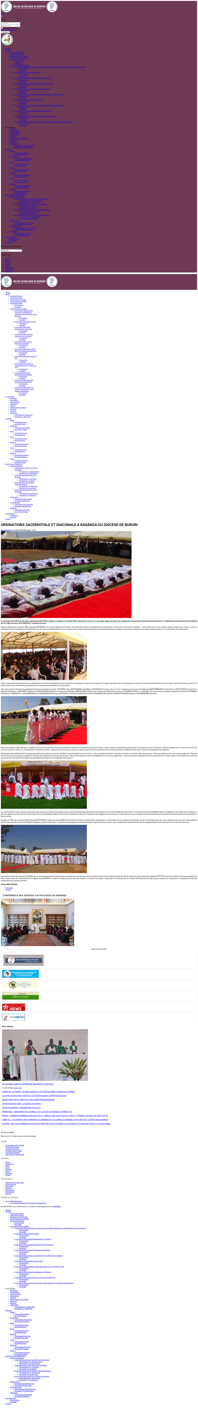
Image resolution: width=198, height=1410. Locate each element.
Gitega (12, 151)
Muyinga (13, 173)
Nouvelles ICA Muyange (23, 224)
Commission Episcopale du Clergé (27, 72)
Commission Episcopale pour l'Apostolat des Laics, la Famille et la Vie (39, 105)
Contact (8, 243)
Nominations (14, 131)
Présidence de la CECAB (19, 56)
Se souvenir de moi (10, 28)
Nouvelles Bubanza (22, 188)
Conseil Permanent (17, 54)
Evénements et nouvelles (19, 138)
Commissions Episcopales (19, 65)
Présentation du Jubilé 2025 (25, 146)
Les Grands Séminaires (14, 1201)
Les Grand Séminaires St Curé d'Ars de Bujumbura (28, 1203)
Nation (8, 264)
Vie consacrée (11, 237)
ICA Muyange (15, 221)
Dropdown (9, 271)
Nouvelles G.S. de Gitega (28, 208)
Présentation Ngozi (22, 164)
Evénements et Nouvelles (15, 1183)
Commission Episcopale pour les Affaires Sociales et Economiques (39, 94)
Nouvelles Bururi (20, 171)
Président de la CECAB (14, 1151)
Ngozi (12, 162)
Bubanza (13, 184)
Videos (8, 259)
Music (8, 266)
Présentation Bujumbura (23, 158)
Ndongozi (13, 140)
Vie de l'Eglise (10, 397)
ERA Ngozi (14, 232)
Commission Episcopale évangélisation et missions (33, 78)
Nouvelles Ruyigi (20, 182)
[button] (3, 14)
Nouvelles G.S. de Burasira (28, 219)
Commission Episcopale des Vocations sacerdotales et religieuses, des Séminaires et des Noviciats (50, 67)
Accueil (8, 49)
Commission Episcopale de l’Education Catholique (32, 89)
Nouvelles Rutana (21, 193)
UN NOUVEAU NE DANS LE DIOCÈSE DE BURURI (21, 1104)
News (8, 262)
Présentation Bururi (22, 169)
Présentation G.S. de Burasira (29, 217)
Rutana (12, 190)
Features (9, 270)
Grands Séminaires (17, 197)
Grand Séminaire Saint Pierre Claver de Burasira (32, 215)
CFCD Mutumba (15, 226)
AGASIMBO (57, 1206)
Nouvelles (18, 63)
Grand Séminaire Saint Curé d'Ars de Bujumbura (32, 199)
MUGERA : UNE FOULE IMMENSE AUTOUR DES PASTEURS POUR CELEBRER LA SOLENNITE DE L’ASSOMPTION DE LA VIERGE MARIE (56, 1124)
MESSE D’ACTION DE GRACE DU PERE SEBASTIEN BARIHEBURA (28, 1100)
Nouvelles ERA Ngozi (22, 235)
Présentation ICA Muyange (24, 222)
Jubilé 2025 (14, 144)
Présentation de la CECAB (19, 58)
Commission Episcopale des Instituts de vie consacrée (34, 83)
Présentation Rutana (22, 191)
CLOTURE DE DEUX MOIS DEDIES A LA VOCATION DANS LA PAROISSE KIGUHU (34, 1096)
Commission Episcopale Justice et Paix (29, 100)
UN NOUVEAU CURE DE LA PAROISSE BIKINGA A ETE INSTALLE (28, 1084)
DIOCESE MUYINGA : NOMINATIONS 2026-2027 (21, 1108)
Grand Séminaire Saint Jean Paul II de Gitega (31, 204)
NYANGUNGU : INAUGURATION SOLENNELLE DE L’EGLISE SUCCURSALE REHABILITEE (37, 1112)
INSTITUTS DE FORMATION (15, 195)
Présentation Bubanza (23, 186)
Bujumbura (14, 157)
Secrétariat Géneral (17, 60)
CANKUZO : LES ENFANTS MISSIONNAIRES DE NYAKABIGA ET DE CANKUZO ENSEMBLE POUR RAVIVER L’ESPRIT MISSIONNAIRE (55, 1120)
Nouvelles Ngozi (20, 166)
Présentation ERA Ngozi (23, 233)
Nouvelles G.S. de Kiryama (28, 213)
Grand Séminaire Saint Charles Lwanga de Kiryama (33, 210)
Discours (13, 142)
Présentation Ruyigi (22, 180)
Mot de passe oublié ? (8, 30)
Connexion (5, 32)
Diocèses (9, 149)
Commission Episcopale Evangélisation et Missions (33, 111)
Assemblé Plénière (17, 52)
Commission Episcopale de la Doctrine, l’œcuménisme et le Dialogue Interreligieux (44, 122)
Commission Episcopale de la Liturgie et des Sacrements (35, 116)
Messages (14, 129)
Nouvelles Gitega (21, 155)
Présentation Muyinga (23, 175)
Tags (7, 260)
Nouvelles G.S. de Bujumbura (29, 202)
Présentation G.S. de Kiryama (29, 211)
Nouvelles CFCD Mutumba (24, 230)
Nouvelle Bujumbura (22, 160)
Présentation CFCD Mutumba (25, 228)
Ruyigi (12, 179)
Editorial (13, 136)
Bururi (12, 168)
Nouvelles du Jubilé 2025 (24, 147)
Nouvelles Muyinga (21, 177)
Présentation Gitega (22, 153)
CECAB (8, 51)
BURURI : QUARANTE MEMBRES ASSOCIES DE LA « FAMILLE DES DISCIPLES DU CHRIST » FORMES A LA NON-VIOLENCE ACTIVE (55, 1116)
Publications (14, 135)
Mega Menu (10, 268)
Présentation (19, 62)
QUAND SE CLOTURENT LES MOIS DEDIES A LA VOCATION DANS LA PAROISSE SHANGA (38, 1092)
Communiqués (15, 133)
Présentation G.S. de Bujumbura (30, 200)
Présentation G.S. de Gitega (29, 206)
